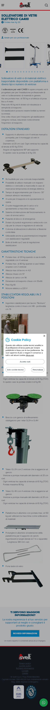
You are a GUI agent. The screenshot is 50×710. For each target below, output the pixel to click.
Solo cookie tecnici (15, 369)
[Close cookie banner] (44, 336)
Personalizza (38, 369)
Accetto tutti (25, 361)
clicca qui (30, 355)
